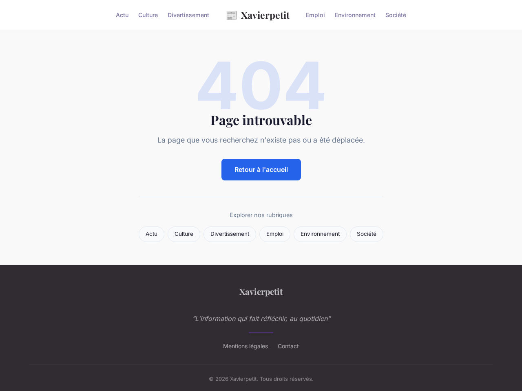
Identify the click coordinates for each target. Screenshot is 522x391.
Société (395, 14)
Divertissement (188, 14)
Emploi (315, 14)
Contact (288, 346)
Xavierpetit (258, 14)
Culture (148, 14)
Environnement (355, 14)
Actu (122, 14)
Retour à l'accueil (261, 169)
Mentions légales (245, 346)
